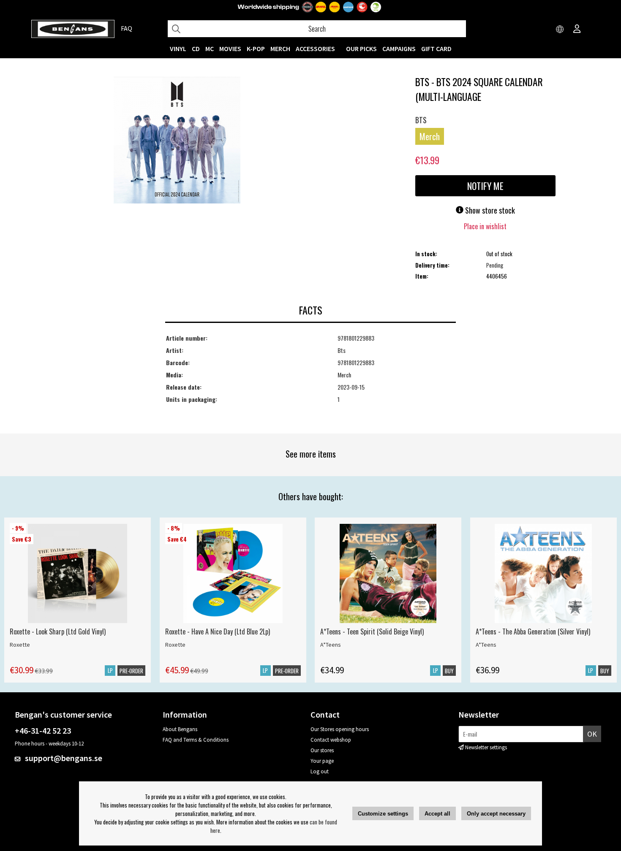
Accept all (437, 813)
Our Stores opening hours (339, 729)
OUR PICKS (361, 48)
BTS (421, 119)
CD (196, 48)
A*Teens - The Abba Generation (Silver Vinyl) (533, 631)
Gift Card (436, 48)
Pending (494, 265)
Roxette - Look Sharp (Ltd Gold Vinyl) (58, 631)
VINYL (178, 48)
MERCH (280, 48)
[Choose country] (560, 29)
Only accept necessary (496, 813)
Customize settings (383, 813)
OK (592, 734)
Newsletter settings (486, 747)
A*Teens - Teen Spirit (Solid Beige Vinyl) (372, 631)
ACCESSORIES (315, 48)
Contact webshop (330, 739)
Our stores (322, 750)
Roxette (20, 644)
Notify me (485, 185)
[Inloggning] (577, 29)
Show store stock (489, 210)
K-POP (256, 48)
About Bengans (180, 729)
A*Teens (330, 644)
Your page (322, 760)
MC (209, 48)
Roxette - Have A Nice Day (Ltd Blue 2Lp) (217, 631)
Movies (230, 48)
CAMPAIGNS (399, 48)
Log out (319, 771)
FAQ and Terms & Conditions (196, 739)
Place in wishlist (485, 226)
